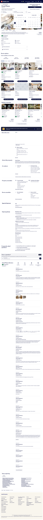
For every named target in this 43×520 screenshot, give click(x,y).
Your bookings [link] (11, 498)
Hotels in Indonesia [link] (3, 506)
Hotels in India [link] (3, 498)
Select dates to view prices (8, 81)
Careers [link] (36, 499)
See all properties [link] (5, 4)
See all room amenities (18, 199)
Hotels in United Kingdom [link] (4, 501)
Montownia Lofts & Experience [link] (7, 481)
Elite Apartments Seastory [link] (6, 482)
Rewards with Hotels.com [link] (38, 502)
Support (33, 1)
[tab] (4, 476)
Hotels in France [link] (3, 510)
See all (2, 44)
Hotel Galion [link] (23, 480)
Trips (36, 1)
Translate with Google (19, 285)
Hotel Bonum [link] (23, 481)
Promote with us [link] (20, 503)
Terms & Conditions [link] (29, 498)
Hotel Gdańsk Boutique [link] (24, 482)
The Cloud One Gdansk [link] (24, 483)
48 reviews (3, 265)
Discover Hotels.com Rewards (34, 9)
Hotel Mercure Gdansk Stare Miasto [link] (8, 479)
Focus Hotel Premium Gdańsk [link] (25, 485)
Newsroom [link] (19, 500)
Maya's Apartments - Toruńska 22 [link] (7, 483)
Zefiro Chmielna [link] (23, 478)
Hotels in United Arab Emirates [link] (4, 500)
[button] (18, 19)
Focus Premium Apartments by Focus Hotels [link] (9, 484)
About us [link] (36, 498)
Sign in (41, 1)
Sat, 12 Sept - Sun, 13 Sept (19, 12)
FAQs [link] (10, 499)
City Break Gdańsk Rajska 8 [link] (6, 480)
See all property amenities (19, 189)
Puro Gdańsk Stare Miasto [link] (6, 485)
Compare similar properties (22, 123)
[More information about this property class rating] (4, 7)
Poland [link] (4, 490)
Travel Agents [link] (20, 504)
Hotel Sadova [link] (4, 486)
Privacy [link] (27, 499)
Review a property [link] (12, 502)
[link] (35, 12)
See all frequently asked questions (20, 250)
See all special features (18, 207)
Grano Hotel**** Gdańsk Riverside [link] (26, 486)
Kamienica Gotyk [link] (5, 487)
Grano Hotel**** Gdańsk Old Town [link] (26, 479)
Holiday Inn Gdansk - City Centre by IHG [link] (8, 478)
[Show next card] (41, 113)
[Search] (40, 258)
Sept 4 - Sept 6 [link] (27, 58)
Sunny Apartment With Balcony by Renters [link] (27, 484)
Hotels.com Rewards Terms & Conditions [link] (30, 504)
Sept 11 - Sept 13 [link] (37, 58)
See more (16, 157)
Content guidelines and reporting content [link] (29, 502)
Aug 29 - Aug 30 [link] (6, 58)
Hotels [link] (2, 490)
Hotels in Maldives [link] (3, 509)
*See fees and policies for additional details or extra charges (22, 176)
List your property (27, 1)
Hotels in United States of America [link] (4, 504)
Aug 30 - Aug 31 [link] (16, 58)
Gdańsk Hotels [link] (7, 490)
